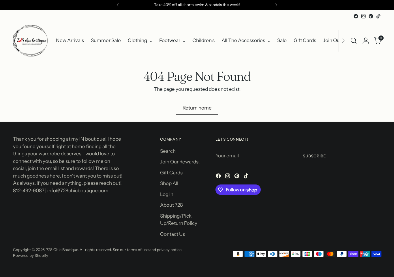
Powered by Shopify (30, 255)
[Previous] (118, 5)
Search (168, 151)
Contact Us (172, 234)
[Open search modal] (353, 40)
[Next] (276, 5)
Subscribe (314, 156)
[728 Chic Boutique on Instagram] (363, 16)
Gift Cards (171, 173)
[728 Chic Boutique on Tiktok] (378, 16)
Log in (166, 194)
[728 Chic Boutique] (30, 40)
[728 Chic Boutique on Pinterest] (371, 16)
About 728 (171, 205)
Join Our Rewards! (180, 162)
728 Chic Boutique (62, 249)
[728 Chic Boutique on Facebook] (356, 16)
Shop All (169, 183)
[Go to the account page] (366, 40)
